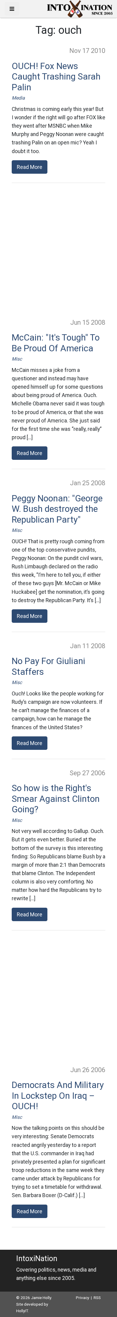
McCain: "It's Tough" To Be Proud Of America (56, 342)
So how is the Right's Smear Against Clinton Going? (56, 798)
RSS (97, 1297)
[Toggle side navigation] (11, 9)
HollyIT (22, 1310)
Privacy (82, 1297)
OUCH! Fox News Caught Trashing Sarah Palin (56, 76)
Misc (17, 359)
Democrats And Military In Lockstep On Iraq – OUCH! (58, 1095)
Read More (29, 167)
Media (18, 98)
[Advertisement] (58, 250)
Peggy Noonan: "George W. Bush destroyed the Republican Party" (57, 509)
